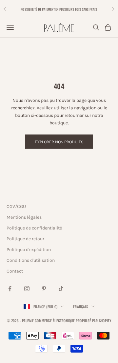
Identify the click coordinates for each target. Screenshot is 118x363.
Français (80, 306)
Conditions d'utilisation (31, 260)
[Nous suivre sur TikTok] (61, 288)
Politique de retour (25, 239)
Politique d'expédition (29, 249)
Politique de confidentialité (34, 228)
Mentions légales (24, 217)
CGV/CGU (16, 206)
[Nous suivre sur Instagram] (27, 288)
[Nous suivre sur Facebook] (10, 288)
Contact (15, 271)
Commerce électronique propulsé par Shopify (73, 320)
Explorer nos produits (59, 141)
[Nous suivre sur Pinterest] (44, 288)
